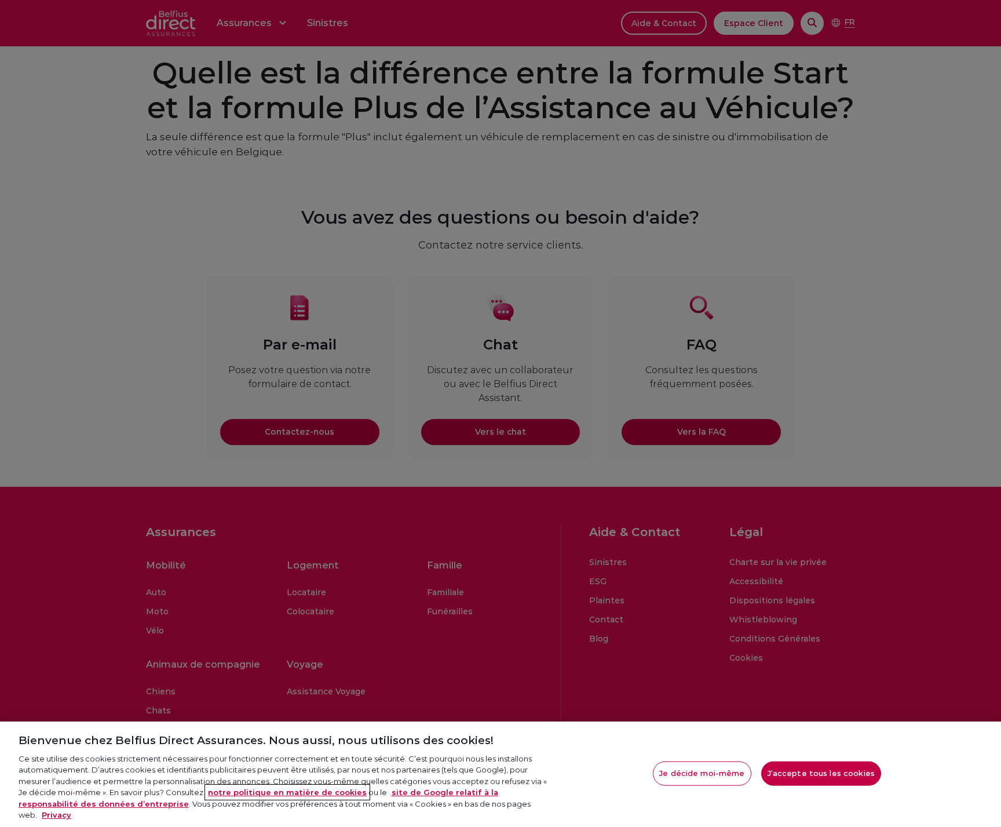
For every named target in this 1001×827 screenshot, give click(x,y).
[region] (500, 774)
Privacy (56, 814)
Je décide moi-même (701, 773)
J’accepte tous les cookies (821, 773)
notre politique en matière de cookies (287, 792)
